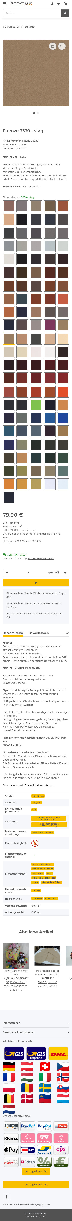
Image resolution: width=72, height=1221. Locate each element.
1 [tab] (34, 113)
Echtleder (21, 148)
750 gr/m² (36, 802)
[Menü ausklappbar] (4, 2)
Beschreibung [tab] (13, 633)
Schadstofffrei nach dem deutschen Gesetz (48, 818)
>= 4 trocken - (51, 898)
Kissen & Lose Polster (51, 882)
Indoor (35, 882)
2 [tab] (38, 113)
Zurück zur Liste (13, 26)
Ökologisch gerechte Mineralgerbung (49, 825)
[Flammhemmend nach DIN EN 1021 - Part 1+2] (34, 843)
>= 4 (34, 810)
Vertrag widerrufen (36, 1171)
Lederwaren (37, 873)
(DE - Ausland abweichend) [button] (41, 558)
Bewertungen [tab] (39, 633)
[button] (52, 3)
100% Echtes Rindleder (42, 832)
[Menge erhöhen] (65, 572)
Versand (31, 530)
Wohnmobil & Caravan (42, 869)
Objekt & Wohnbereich (42, 864)
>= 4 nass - (37, 898)
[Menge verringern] (7, 572)
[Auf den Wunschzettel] (62, 46)
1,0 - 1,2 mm (38, 796)
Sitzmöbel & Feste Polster (44, 878)
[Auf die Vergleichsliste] (53, 46)
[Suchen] (65, 13)
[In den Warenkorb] (5, 38)
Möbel (49, 873)
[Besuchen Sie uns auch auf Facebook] (6, 1197)
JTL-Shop (42, 1216)
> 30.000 (36, 890)
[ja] (34, 855)
